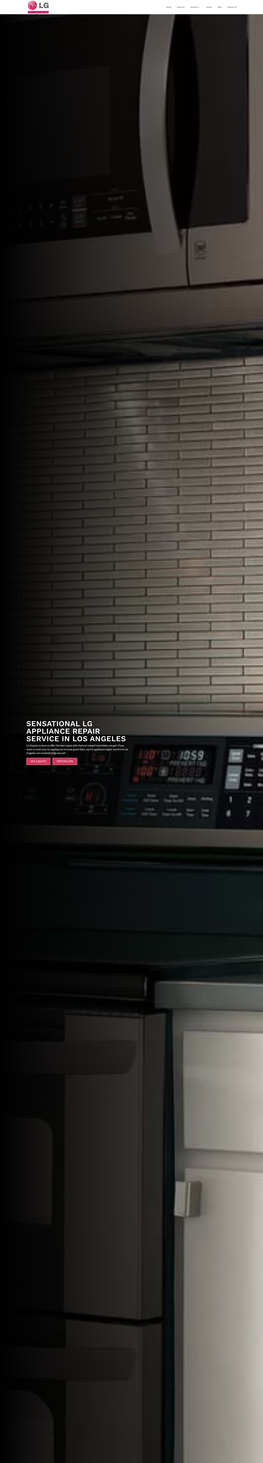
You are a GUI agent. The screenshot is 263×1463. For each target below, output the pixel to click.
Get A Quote (38, 761)
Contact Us (232, 7)
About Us (181, 7)
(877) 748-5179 (65, 761)
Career (209, 7)
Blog (220, 7)
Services (194, 7)
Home (168, 7)
